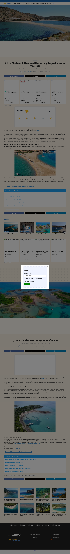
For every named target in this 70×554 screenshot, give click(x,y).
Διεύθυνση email (27, 273)
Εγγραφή (27, 284)
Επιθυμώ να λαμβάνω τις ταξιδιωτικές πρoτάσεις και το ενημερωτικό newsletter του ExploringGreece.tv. (34, 280)
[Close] (47, 266)
